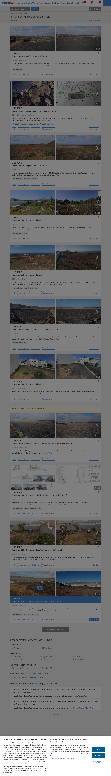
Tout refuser (99, 755)
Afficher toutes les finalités (98, 762)
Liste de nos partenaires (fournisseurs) (62, 758)
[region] (55, 756)
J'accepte (98, 749)
